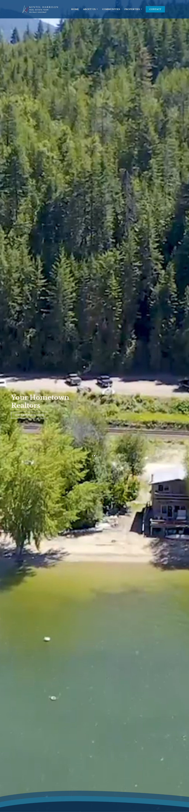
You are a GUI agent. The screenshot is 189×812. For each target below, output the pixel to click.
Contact (155, 9)
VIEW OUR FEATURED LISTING (29, 415)
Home (75, 9)
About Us (89, 9)
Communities (111, 9)
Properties (132, 9)
